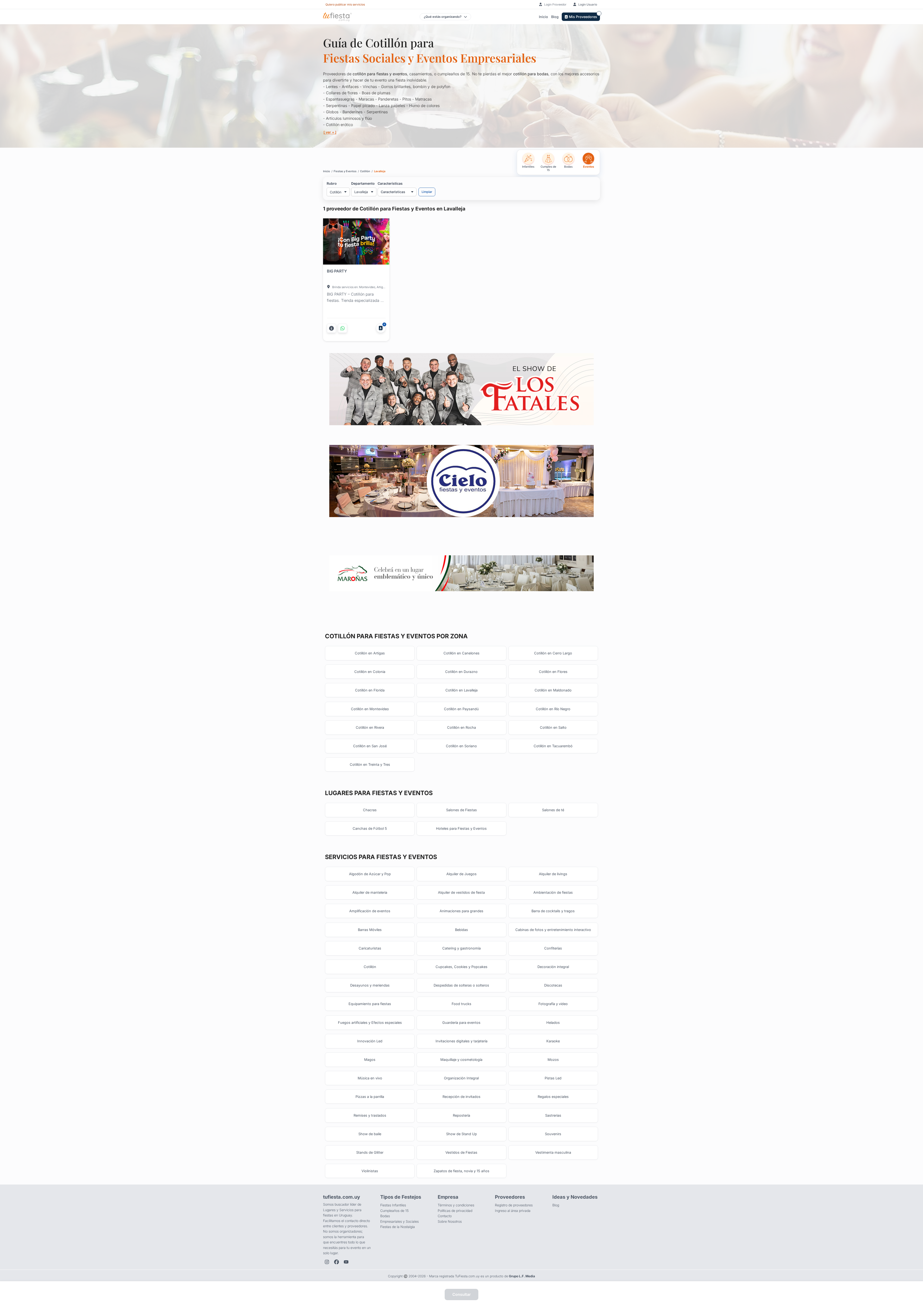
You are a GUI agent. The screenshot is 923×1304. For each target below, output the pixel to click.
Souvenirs (553, 1134)
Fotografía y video (553, 1004)
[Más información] (331, 328)
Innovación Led (369, 1041)
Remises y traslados (370, 1115)
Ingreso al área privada (512, 1211)
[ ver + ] (330, 132)
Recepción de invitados (461, 1097)
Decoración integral (553, 967)
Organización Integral (461, 1078)
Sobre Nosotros (450, 1221)
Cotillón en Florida (370, 690)
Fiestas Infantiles (393, 1205)
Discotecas (553, 985)
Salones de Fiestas (461, 810)
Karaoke (553, 1041)
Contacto (445, 1216)
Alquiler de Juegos (461, 874)
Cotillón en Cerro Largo (553, 653)
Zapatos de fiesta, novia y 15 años (461, 1171)
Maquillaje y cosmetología (461, 1059)
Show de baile (369, 1134)
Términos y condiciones (456, 1205)
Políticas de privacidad (455, 1211)
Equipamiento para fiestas (370, 1004)
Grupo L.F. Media (522, 1276)
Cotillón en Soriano (461, 746)
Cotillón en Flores (553, 672)
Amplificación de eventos (369, 911)
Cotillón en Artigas (370, 653)
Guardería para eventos (461, 1022)
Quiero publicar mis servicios (345, 4)
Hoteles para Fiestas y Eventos (461, 828)
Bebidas (461, 930)
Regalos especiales (553, 1097)
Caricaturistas (370, 948)
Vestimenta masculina (553, 1152)
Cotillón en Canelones (461, 653)
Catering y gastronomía (461, 948)
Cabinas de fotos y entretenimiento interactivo (553, 930)
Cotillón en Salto (553, 727)
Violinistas (370, 1171)
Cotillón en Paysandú (461, 709)
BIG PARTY (337, 271)
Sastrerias (553, 1115)
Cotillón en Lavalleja (461, 690)
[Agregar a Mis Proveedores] (381, 328)
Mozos (553, 1059)
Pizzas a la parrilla (369, 1097)
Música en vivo (370, 1078)
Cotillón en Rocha (461, 727)
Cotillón (370, 967)
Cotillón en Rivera (370, 727)
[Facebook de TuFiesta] (336, 1262)
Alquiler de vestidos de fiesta (461, 892)
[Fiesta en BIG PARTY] (356, 242)
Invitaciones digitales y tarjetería (461, 1041)
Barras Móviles (370, 930)
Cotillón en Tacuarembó (553, 746)
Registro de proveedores (514, 1205)
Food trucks (461, 1004)
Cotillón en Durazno (461, 672)
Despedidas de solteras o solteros (461, 985)
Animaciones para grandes (461, 911)
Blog (555, 17)
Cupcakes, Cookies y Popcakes (461, 967)
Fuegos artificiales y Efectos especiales (370, 1022)
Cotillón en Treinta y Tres (370, 764)
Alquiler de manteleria (369, 892)
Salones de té (553, 810)
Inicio (543, 17)
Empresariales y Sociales (399, 1221)
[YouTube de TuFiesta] (346, 1262)
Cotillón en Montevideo (370, 709)
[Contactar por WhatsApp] (342, 328)
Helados (553, 1022)
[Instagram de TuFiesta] (327, 1262)
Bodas (385, 1216)
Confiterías (553, 948)
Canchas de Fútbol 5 (370, 828)
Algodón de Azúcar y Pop (370, 874)
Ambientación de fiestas (553, 892)
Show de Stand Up (461, 1134)
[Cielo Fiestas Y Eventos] (461, 481)
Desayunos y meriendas (370, 985)
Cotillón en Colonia (369, 672)
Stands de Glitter (369, 1152)
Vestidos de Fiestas (461, 1152)
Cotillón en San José (370, 746)
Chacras (370, 810)
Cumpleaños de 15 (394, 1211)
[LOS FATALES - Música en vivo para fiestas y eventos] (461, 389)
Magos (369, 1059)
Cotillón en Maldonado (553, 690)
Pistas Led (553, 1078)
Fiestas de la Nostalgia (397, 1227)
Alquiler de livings (553, 874)
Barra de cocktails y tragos (553, 911)
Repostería (461, 1115)
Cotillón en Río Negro (553, 709)
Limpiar (427, 192)
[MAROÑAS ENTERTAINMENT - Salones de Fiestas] (461, 573)
